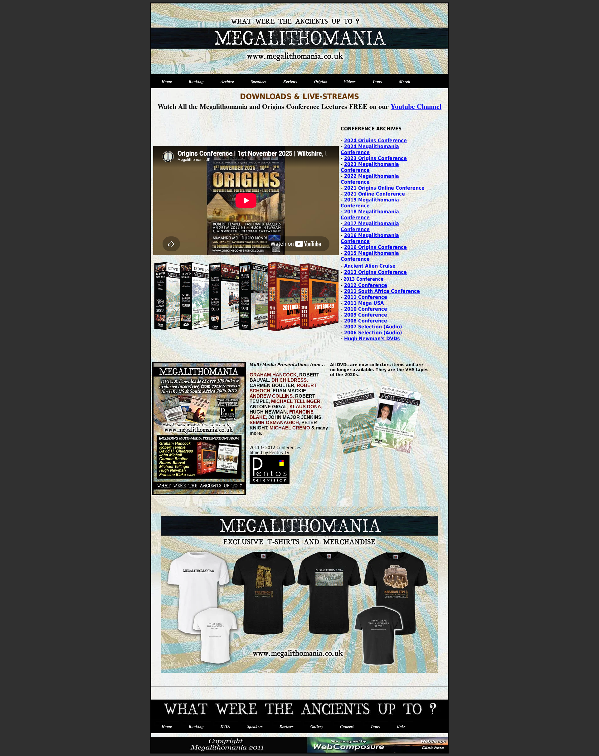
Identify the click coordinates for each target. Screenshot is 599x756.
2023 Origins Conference (375, 158)
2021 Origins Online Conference (384, 188)
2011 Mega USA (364, 303)
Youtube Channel (416, 106)
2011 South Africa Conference (382, 291)
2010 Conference (365, 309)
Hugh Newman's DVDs (372, 339)
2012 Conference (365, 285)
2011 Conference (365, 297)
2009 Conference (365, 315)
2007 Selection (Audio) (373, 327)
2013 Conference (363, 279)
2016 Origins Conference (375, 247)
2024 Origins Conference (375, 140)
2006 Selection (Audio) (373, 333)
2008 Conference (365, 321)
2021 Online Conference (374, 194)
